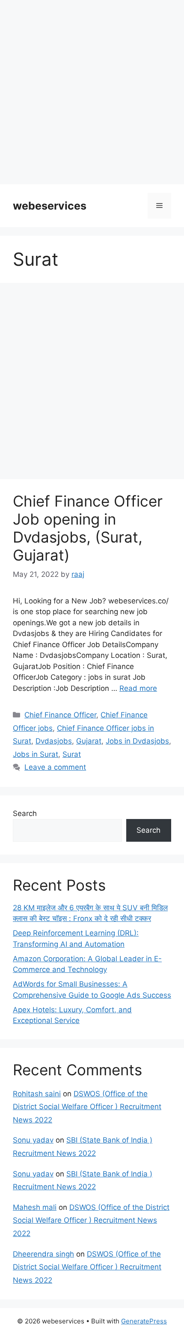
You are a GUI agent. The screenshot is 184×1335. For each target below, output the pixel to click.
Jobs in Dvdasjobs (137, 741)
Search (25, 813)
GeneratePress (144, 1321)
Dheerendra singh (43, 1254)
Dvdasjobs (54, 741)
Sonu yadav (33, 1140)
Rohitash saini (37, 1093)
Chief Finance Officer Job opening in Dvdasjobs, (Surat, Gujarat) (88, 528)
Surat (71, 754)
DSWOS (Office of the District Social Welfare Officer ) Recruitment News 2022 (87, 1106)
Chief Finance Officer (60, 715)
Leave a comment (55, 767)
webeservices (49, 205)
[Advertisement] (92, 92)
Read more (138, 688)
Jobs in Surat (35, 754)
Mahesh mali (34, 1207)
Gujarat (88, 741)
